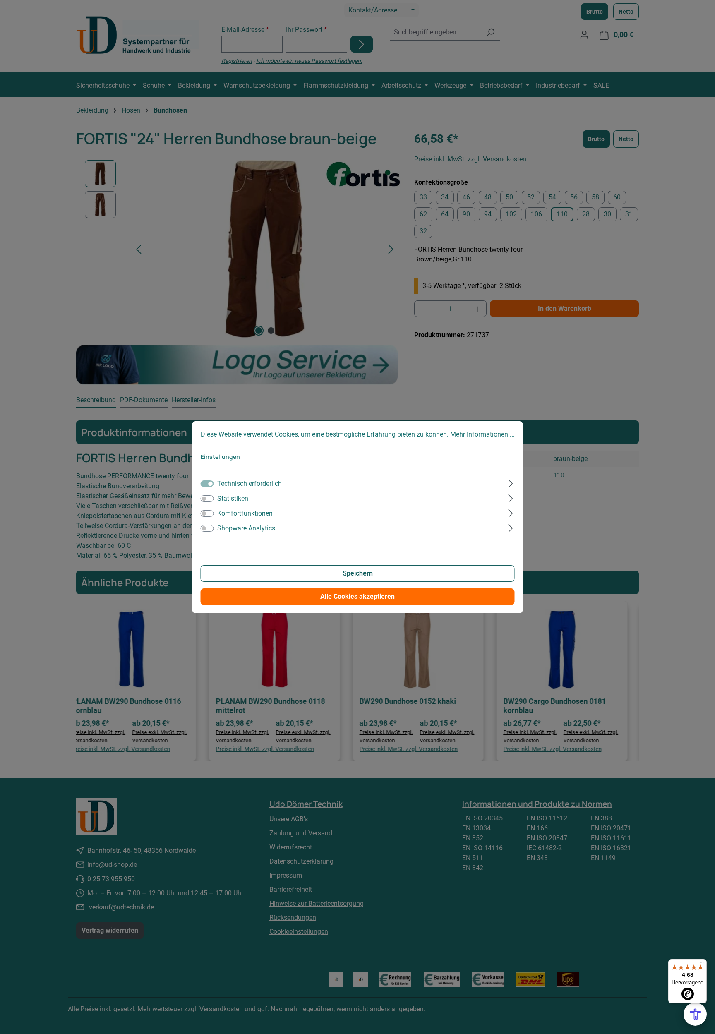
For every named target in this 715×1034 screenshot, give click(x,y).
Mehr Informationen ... (482, 434)
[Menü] (702, 964)
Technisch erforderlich (249, 483)
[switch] (207, 498)
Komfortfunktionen (245, 513)
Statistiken (232, 498)
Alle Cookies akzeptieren (357, 596)
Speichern (358, 573)
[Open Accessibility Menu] (695, 1014)
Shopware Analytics (246, 528)
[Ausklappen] (510, 482)
